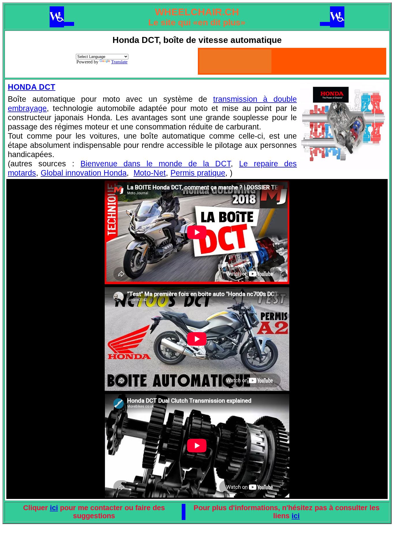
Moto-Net (150, 172)
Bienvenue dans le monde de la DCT (155, 163)
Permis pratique (197, 172)
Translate (119, 61)
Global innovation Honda (84, 172)
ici (54, 508)
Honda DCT (31, 86)
